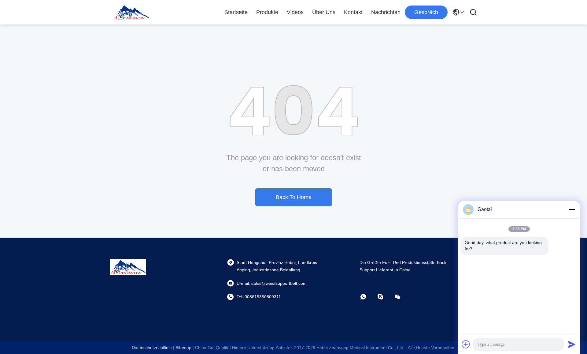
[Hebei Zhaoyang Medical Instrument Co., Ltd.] (132, 12)
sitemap (183, 347)
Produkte (267, 12)
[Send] (572, 344)
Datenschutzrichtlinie (152, 347)
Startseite (236, 12)
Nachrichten (386, 12)
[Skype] (385, 296)
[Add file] (466, 344)
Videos (295, 12)
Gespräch (426, 12)
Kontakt (353, 12)
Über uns (323, 12)
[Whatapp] (367, 296)
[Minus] (571, 209)
